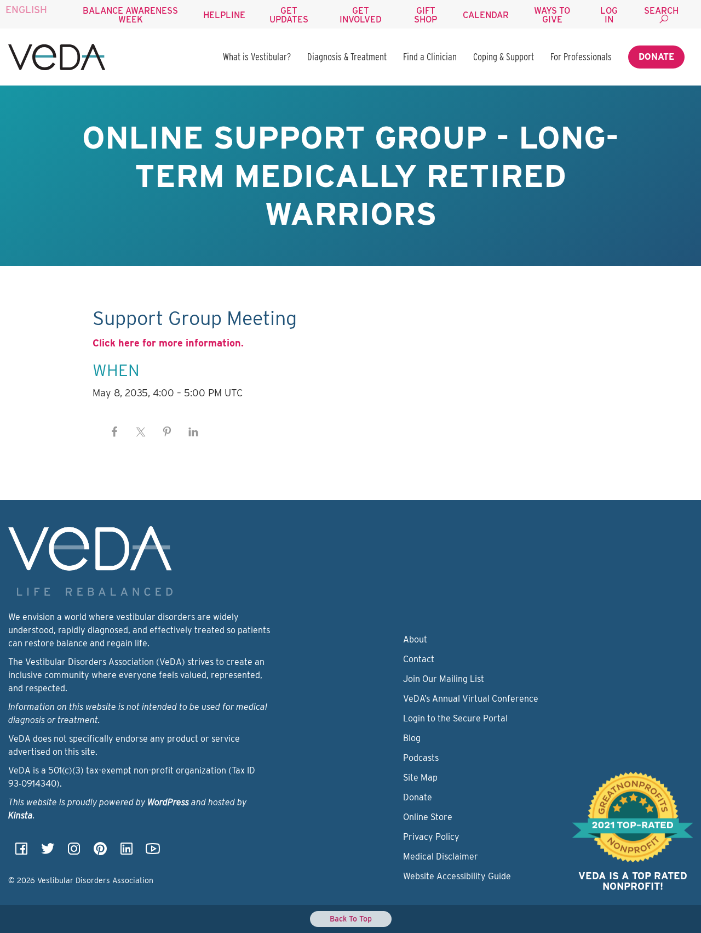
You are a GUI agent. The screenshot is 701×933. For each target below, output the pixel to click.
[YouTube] (153, 852)
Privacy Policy (431, 837)
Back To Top (351, 918)
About (415, 639)
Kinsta (20, 815)
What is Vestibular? (257, 56)
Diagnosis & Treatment (347, 56)
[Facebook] (21, 852)
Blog (412, 738)
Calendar (486, 15)
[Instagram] (74, 852)
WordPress (168, 802)
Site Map (420, 777)
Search (661, 10)
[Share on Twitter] (141, 432)
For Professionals (581, 56)
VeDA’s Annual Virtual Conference (470, 698)
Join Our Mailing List (443, 679)
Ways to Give (552, 15)
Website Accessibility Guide (457, 876)
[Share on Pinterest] (167, 432)
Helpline (224, 15)
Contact (418, 659)
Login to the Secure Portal (455, 718)
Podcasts (421, 758)
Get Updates (288, 15)
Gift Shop (425, 15)
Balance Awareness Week (130, 15)
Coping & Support (503, 56)
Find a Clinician (430, 56)
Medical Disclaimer (440, 856)
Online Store (427, 817)
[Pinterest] (100, 852)
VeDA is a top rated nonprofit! (632, 881)
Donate (656, 57)
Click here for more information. (168, 343)
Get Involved (361, 15)
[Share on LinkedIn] (193, 432)
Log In (609, 15)
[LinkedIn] (126, 852)
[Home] (56, 57)
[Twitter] (47, 852)
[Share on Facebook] (114, 432)
